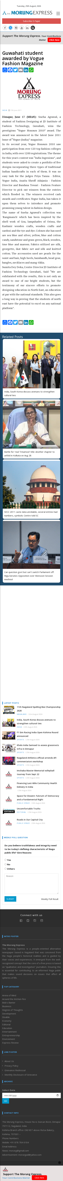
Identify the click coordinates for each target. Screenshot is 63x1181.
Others (10, 868)
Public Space (23, 803)
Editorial (21, 812)
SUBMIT (10, 899)
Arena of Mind (9, 995)
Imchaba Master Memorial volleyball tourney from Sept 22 (35, 772)
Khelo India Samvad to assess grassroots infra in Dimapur (38, 747)
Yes (8, 859)
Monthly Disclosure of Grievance (21, 1074)
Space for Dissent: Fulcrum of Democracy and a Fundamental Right (38, 797)
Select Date (8, 1090)
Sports (20, 740)
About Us (9, 1061)
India (4, 110)
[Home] (29, 12)
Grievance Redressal (15, 1070)
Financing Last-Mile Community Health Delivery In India (37, 785)
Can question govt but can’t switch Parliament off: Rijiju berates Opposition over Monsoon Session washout (29, 576)
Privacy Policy (11, 1065)
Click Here (54, 39)
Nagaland (22, 714)
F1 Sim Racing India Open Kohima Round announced (37, 734)
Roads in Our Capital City (30, 819)
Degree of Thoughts (12, 1009)
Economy (6, 1020)
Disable (6, 1017)
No (8, 864)
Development (9, 1013)
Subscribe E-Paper (31, 21)
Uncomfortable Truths (28, 808)
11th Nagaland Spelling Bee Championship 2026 (39, 709)
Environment (8, 1039)
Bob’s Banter (8, 1002)
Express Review (10, 1042)
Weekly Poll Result (49, 899)
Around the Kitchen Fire (14, 999)
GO (5, 1100)
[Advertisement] (20, 606)
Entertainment (9, 1031)
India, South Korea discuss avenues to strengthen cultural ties (36, 721)
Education (7, 1028)
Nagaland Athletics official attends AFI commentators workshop (36, 759)
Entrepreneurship (11, 1035)
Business (6, 1006)
